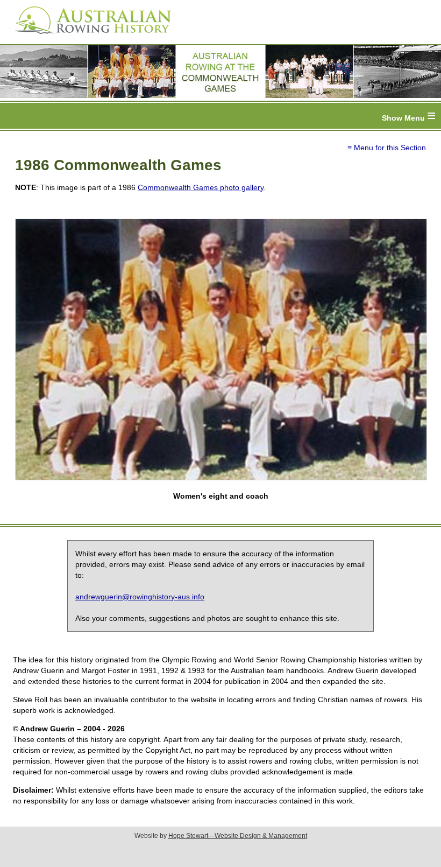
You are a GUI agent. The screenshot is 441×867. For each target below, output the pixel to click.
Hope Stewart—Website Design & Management (237, 836)
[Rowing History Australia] (88, 37)
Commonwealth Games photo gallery (201, 187)
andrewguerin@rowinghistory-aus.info (139, 596)
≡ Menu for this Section (386, 147)
